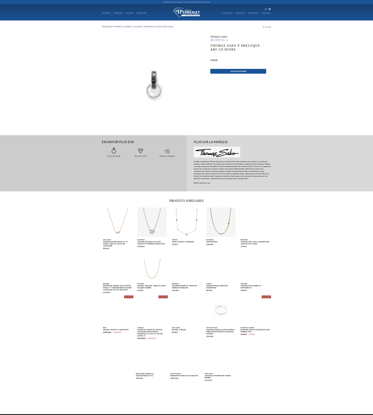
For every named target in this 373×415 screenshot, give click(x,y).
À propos (253, 13)
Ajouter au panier (238, 71)
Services (240, 13)
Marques (142, 13)
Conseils (227, 13)
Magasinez (107, 27)
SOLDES (130, 13)
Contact (266, 13)
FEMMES (106, 13)
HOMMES (118, 13)
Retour (268, 27)
